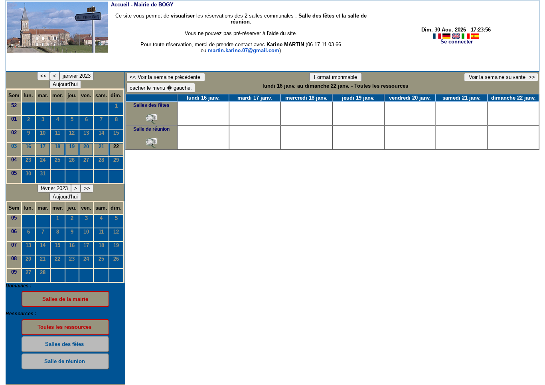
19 (72, 146)
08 (14, 258)
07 (14, 245)
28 (101, 160)
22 (57, 259)
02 (14, 133)
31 (42, 174)
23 (28, 160)
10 (42, 133)
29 (116, 160)
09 (14, 272)
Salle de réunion (151, 129)
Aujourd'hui (65, 84)
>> (87, 188)
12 (72, 133)
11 (57, 133)
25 (57, 160)
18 (57, 146)
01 (14, 119)
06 (14, 231)
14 (101, 133)
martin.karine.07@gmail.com (243, 50)
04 (14, 160)
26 (72, 160)
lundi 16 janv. (203, 98)
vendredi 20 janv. (410, 98)
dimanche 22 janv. (513, 98)
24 (42, 160)
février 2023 (54, 188)
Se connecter (456, 42)
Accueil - (142, 5)
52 (14, 105)
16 (28, 146)
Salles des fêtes (151, 105)
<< (43, 76)
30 (28, 174)
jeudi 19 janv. (358, 98)
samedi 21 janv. (461, 98)
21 (101, 146)
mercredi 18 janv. (306, 98)
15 (116, 133)
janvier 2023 (77, 76)
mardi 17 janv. (254, 98)
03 (14, 146)
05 (14, 173)
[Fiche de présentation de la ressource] (151, 119)
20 (86, 146)
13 (86, 133)
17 (42, 146)
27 (86, 160)
